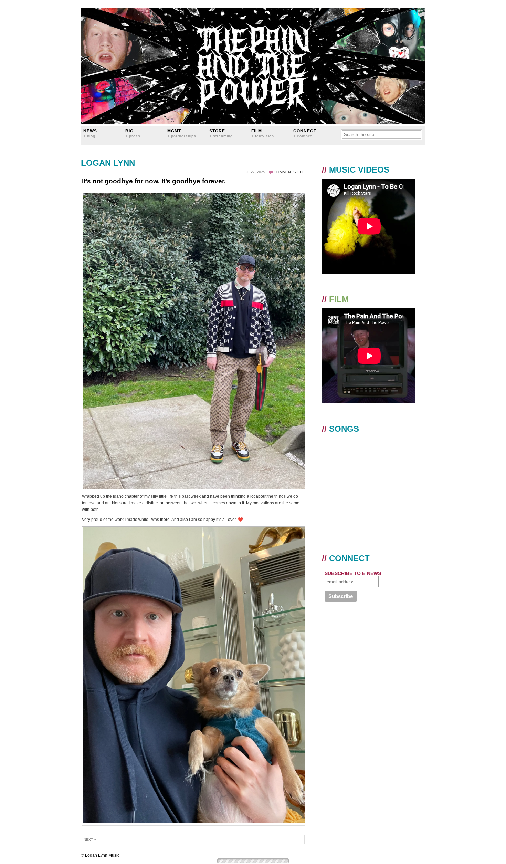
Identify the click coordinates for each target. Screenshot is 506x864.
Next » (90, 839)
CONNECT (304, 133)
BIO (132, 133)
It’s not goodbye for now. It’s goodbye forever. (154, 181)
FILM (262, 133)
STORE (221, 133)
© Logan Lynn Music (100, 855)
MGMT (181, 133)
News (90, 133)
